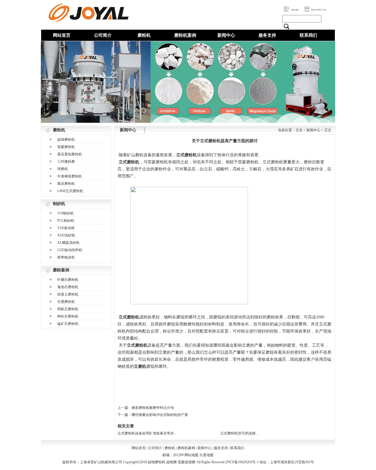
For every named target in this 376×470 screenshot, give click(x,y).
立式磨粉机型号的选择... (239, 433)
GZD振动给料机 (69, 250)
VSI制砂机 (65, 213)
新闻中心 (226, 35)
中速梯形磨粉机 (69, 176)
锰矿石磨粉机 (67, 324)
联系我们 (308, 35)
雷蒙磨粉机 (66, 147)
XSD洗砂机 (66, 235)
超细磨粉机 (66, 139)
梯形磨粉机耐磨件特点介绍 (153, 408)
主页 (299, 130)
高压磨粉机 (66, 184)
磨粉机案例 (185, 35)
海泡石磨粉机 (67, 287)
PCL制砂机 (65, 221)
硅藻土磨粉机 (67, 294)
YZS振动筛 (66, 228)
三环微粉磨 (66, 162)
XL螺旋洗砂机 (68, 243)
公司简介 (103, 35)
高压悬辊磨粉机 (69, 154)
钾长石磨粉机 (67, 316)
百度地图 (206, 455)
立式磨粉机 (186, 155)
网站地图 (191, 455)
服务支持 (267, 35)
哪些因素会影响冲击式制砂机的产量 (160, 415)
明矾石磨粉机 (67, 309)
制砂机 (59, 204)
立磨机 (140, 366)
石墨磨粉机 (66, 302)
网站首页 (61, 35)
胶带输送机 (66, 257)
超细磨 (171, 462)
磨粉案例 (61, 270)
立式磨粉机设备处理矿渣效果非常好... (147, 433)
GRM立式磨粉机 (70, 191)
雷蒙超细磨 (186, 462)
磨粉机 (144, 35)
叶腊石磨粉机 (67, 280)
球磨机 (62, 169)
